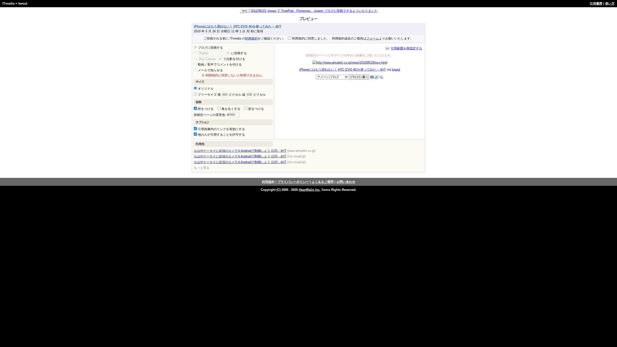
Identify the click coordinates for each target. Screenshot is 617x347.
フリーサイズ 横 (209, 94)
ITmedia (8, 3)
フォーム (372, 38)
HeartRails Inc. (310, 190)
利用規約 (251, 38)
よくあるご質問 (323, 182)
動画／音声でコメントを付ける (219, 64)
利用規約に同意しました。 (310, 38)
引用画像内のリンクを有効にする (221, 129)
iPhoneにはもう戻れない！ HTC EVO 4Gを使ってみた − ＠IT (237, 26)
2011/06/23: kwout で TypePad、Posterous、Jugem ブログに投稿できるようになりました (314, 11)
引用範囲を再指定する (406, 48)
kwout (22, 3)
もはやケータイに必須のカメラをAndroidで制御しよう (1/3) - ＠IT (240, 151)
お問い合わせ (345, 182)
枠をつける (205, 109)
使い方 (610, 3)
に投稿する (239, 53)
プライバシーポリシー (293, 182)
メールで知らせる (210, 70)
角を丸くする (230, 109)
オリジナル (205, 88)
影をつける (255, 109)
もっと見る (201, 167)
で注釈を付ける (234, 59)
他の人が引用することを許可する (221, 134)
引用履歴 (596, 3)
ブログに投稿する (210, 47)
